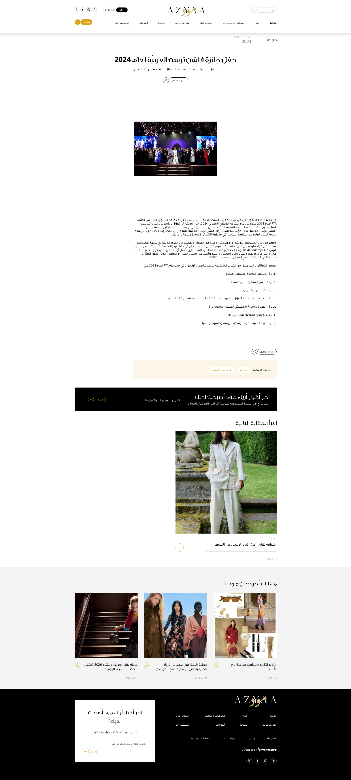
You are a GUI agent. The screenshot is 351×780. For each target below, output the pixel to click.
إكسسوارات (122, 23)
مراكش (243, 370)
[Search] (253, 10)
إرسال (100, 399)
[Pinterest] (94, 10)
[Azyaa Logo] (226, 701)
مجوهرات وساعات (233, 23)
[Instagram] (88, 10)
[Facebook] (82, 10)
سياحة (161, 23)
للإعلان (252, 738)
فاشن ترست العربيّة (222, 370)
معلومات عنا (231, 738)
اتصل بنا (272, 738)
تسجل (86, 22)
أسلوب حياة (206, 23)
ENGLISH (110, 10)
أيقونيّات (143, 23)
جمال (257, 23)
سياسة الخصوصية (202, 738)
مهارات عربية (182, 23)
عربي (121, 9)
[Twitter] (77, 10)
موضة (273, 23)
